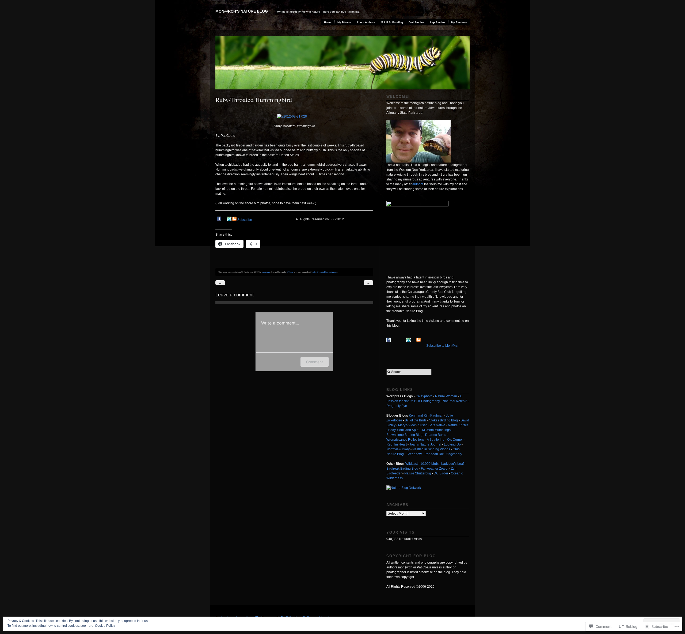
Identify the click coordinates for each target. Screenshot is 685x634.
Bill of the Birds (416, 420)
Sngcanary (454, 454)
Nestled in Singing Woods (431, 449)
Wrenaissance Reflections (405, 439)
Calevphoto (424, 396)
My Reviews (459, 22)
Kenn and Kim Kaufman (426, 415)
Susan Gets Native (431, 425)
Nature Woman (446, 396)
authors (417, 184)
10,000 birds (429, 464)
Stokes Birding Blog (443, 420)
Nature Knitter (458, 425)
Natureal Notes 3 (455, 401)
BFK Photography (427, 401)
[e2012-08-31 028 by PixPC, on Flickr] (294, 116)
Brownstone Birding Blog (404, 435)
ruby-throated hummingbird (325, 272)
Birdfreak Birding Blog (402, 468)
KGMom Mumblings (436, 430)
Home (328, 22)
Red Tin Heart (396, 444)
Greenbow (414, 454)
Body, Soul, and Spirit (403, 430)
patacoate (266, 272)
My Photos (344, 22)
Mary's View (407, 425)
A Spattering (435, 439)
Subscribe (244, 220)
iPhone (290, 272)
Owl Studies (416, 22)
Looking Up (452, 444)
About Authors (366, 22)
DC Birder (441, 473)
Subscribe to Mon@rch (442, 346)
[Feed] (234, 220)
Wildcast (411, 464)
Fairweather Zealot (434, 468)
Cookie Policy (105, 626)
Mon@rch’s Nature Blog (241, 11)
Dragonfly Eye (396, 406)
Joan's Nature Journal (425, 444)
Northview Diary (398, 449)
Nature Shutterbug (417, 473)
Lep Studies (438, 22)
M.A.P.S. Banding (392, 22)
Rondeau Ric (434, 454)
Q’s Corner (455, 439)
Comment (314, 362)
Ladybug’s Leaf (452, 464)
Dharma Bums (435, 435)
